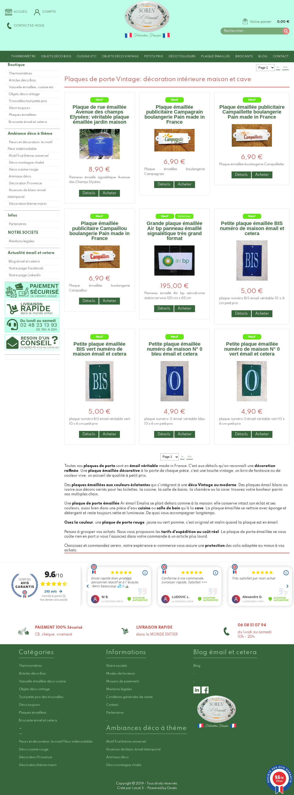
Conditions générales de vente (129, 697)
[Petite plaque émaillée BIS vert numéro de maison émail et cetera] (99, 405)
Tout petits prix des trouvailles (41, 697)
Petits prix (153, 56)
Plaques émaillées (22, 115)
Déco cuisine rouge (23, 169)
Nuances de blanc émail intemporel (27, 194)
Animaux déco (20, 176)
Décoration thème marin (27, 203)
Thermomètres (20, 73)
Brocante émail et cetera (28, 122)
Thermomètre (23, 56)
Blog (262, 56)
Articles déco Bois (22, 80)
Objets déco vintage (120, 56)
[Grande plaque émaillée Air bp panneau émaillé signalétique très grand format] (174, 279)
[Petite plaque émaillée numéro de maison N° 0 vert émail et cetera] (251, 405)
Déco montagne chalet (26, 162)
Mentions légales (21, 241)
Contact (281, 56)
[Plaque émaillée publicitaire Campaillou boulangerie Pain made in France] (99, 271)
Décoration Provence (25, 183)
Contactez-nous (29, 25)
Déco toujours (182, 56)
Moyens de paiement (122, 681)
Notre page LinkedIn (25, 275)
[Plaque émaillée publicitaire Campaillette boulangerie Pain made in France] (252, 150)
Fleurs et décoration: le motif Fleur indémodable (30, 146)
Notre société (116, 665)
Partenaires (17, 224)
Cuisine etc (86, 56)
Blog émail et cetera (24, 261)
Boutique (16, 65)
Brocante (244, 56)
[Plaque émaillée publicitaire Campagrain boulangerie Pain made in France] (174, 155)
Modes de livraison (120, 673)
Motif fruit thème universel (28, 155)
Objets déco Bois (56, 56)
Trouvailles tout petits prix (28, 101)
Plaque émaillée (215, 56)
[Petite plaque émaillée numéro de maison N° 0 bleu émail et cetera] (174, 405)
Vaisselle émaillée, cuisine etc (31, 87)
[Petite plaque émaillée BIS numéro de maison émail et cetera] (252, 284)
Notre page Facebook (26, 268)
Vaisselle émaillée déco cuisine (42, 681)
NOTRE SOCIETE (23, 233)
